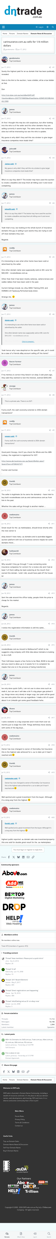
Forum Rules (19, 1116)
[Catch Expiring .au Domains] (29, 1186)
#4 (53, 203)
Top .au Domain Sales (11, 1141)
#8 (53, 395)
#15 (53, 645)
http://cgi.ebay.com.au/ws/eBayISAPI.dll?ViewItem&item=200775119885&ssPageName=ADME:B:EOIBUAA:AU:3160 (28, 98)
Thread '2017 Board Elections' (16, 979)
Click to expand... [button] (28, 342)
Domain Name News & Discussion (15, 1144)
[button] (3, 27)
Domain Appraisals (12, 1058)
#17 (53, 718)
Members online (11, 934)
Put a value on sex (12, 1053)
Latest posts (10, 1034)
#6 (53, 314)
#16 (53, 684)
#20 (53, 817)
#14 (53, 624)
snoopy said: (10, 436)
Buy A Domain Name (10, 1151)
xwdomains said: (11, 778)
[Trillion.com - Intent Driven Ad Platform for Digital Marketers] (29, 1191)
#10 (53, 490)
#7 (53, 371)
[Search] (52, 27)
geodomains (9, 49)
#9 (53, 430)
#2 (53, 118)
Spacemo (50, 1027)
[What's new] (47, 27)
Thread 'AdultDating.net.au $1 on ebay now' (22, 1001)
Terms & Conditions (22, 1122)
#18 (53, 745)
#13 (53, 593)
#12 (53, 560)
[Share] (50, 67)
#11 (53, 524)
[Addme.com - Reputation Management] (41, 1182)
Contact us (19, 1126)
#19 (53, 772)
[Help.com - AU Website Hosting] (12, 1191)
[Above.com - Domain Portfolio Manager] (25, 1182)
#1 (53, 67)
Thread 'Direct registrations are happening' (21, 990)
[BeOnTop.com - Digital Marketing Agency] (11, 1186)
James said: (9, 164)
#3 (53, 158)
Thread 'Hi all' (10, 969)
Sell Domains (10, 1047)
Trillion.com (47, 1207)
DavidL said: (9, 823)
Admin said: (9, 320)
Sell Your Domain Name (12, 1147)
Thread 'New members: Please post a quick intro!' (24, 958)
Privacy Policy (20, 1119)
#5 (53, 257)
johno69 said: (10, 209)
